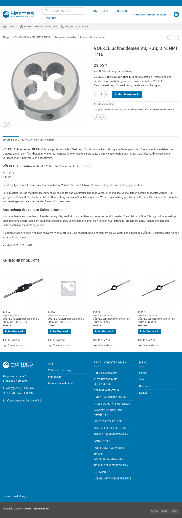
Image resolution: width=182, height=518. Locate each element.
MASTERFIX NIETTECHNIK (110, 428)
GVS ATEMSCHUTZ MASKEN (111, 397)
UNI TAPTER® (102, 472)
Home (95, 11)
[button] (149, 14)
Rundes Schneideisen (92, 37)
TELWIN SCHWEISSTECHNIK (111, 465)
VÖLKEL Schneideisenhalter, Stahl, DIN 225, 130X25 (156, 320)
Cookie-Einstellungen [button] (15, 496)
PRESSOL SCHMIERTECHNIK (111, 434)
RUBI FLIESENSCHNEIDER (109, 447)
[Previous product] (176, 37)
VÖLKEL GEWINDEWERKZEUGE (31, 37)
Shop (106, 11)
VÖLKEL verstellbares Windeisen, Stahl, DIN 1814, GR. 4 (21, 320)
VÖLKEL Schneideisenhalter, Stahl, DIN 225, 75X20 (111, 320)
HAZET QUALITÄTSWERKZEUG (112, 403)
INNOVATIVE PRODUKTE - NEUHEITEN (109, 412)
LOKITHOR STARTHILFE (108, 421)
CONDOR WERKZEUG (106, 390)
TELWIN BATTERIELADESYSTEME (109, 456)
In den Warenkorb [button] (14, 331)
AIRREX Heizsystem (105, 372)
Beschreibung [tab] (11, 140)
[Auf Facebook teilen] (97, 117)
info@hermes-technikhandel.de (24, 400)
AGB (50, 363)
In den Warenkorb (127, 94)
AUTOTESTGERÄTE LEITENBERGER (105, 381)
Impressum (54, 376)
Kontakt (51, 18)
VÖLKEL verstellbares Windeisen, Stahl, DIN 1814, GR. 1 (66, 320)
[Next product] (169, 37)
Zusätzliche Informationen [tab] (38, 140)
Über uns (121, 11)
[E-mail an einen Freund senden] (103, 117)
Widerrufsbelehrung (59, 370)
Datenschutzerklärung (61, 383)
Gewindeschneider (65, 37)
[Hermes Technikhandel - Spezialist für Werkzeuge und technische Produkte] (20, 14)
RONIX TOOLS (102, 441)
